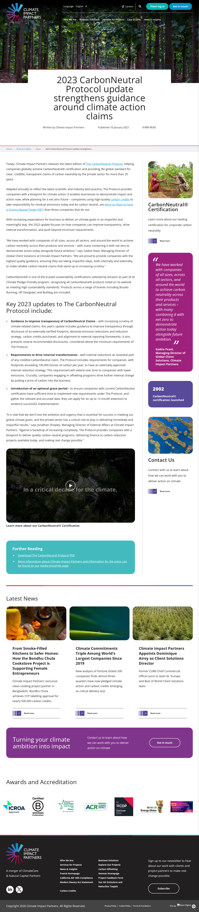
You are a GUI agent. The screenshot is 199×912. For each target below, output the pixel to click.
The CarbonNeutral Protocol (104, 164)
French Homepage (70, 873)
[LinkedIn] (10, 889)
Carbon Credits (68, 890)
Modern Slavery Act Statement (76, 882)
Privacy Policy (110, 906)
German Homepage (108, 873)
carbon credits (120, 199)
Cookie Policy (124, 906)
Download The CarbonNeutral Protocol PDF (46, 555)
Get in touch (180, 6)
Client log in (157, 6)
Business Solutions (89, 19)
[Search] (140, 6)
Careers (129, 6)
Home (9, 149)
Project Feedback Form (110, 877)
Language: (68, 6)
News (38, 149)
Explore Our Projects (109, 864)
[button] (193, 906)
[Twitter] (19, 889)
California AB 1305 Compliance (76, 877)
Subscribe (164, 888)
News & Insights (152, 19)
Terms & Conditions (142, 906)
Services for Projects (113, 19)
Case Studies (134, 19)
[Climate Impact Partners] (24, 13)
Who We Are (69, 19)
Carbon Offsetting (108, 869)
